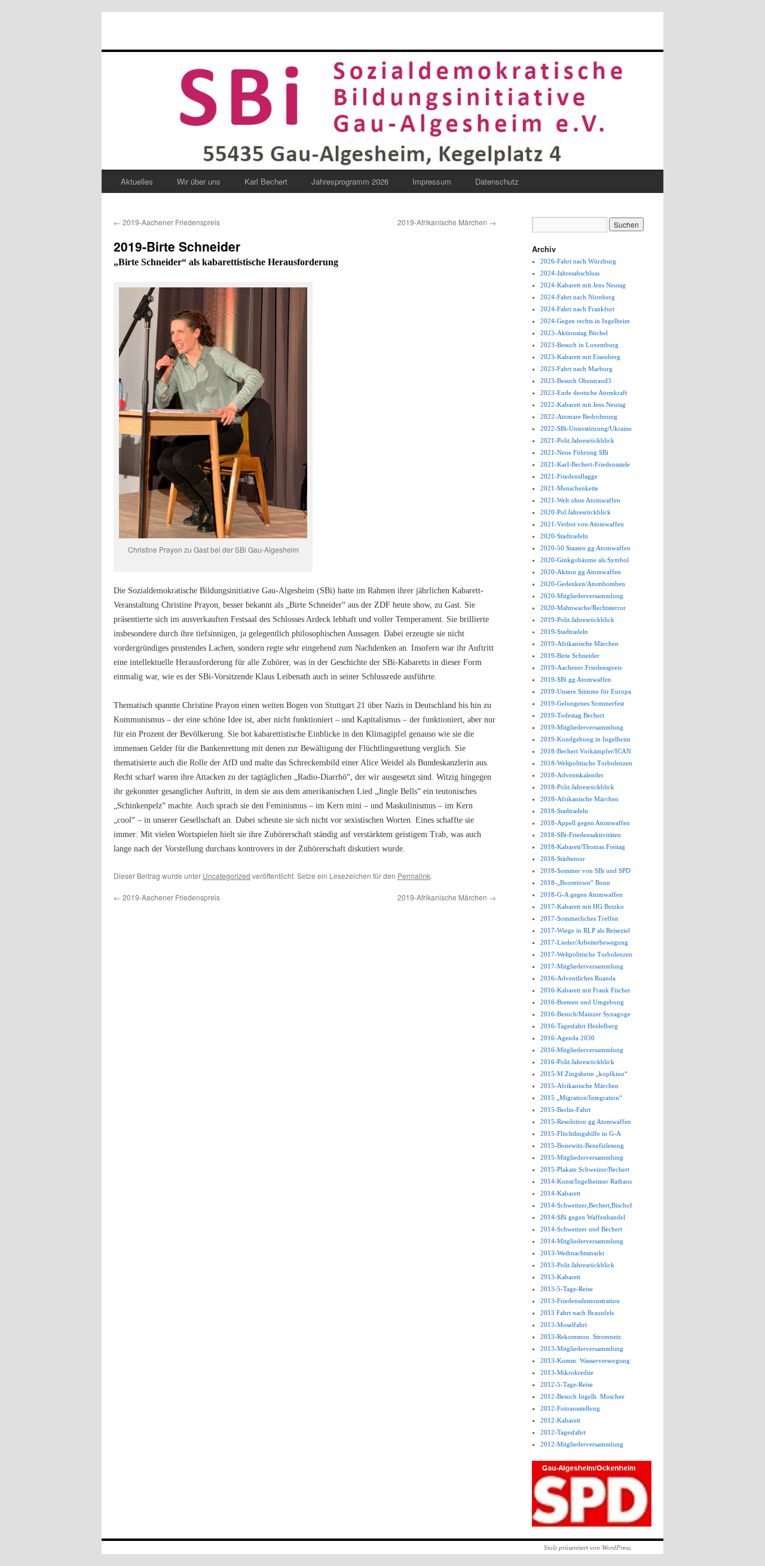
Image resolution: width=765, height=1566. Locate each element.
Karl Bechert (265, 181)
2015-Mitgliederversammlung (581, 1157)
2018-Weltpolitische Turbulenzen (586, 763)
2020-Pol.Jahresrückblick (575, 512)
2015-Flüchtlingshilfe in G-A (580, 1133)
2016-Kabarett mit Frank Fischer (585, 990)
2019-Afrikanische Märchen (446, 222)
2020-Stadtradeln (564, 536)
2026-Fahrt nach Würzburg (578, 261)
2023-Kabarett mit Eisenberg (580, 356)
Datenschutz (497, 181)
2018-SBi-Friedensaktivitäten (580, 834)
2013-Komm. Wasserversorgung (585, 1360)
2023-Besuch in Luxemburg (579, 344)
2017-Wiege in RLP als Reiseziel (585, 930)
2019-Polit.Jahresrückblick (577, 619)
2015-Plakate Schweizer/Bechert (584, 1169)
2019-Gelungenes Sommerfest (582, 703)
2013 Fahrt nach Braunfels (577, 1312)
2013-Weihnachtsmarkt (572, 1253)
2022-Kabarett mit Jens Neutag (583, 404)
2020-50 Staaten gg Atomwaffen (585, 547)
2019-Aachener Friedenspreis (167, 222)
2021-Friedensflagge (569, 476)
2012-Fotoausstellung (570, 1408)
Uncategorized (226, 876)
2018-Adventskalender (572, 775)
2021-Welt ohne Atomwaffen (580, 500)
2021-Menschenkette (569, 488)
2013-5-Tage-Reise (566, 1288)
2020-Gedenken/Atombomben (582, 583)
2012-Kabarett (560, 1420)
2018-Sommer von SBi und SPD (585, 870)
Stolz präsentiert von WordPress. (588, 1547)
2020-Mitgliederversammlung (581, 595)
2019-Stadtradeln (564, 631)
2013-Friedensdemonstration (580, 1300)
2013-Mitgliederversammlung (581, 1348)
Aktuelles (137, 181)
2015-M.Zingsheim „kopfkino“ (584, 1073)
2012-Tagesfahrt (563, 1432)
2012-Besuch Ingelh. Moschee (582, 1396)
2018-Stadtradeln (564, 810)
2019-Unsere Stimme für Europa (585, 691)
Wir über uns (199, 181)
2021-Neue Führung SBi (574, 452)
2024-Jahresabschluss (569, 273)
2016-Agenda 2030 (567, 1037)
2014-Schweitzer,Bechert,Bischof (586, 1205)
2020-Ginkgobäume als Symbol (584, 559)
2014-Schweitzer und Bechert (581, 1229)
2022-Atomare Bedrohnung (578, 416)
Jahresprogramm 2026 (349, 181)
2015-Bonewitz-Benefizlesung (582, 1145)
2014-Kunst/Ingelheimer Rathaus (586, 1181)
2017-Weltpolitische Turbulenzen (586, 954)
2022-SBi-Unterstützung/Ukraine (586, 428)
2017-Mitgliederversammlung (581, 966)
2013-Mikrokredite (566, 1372)
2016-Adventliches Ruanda (578, 978)
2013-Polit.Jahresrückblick (577, 1264)
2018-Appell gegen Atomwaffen (585, 822)
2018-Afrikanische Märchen (579, 798)
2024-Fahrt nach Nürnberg (577, 297)
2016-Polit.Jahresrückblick (577, 1061)
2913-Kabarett (560, 1276)
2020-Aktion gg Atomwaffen (580, 571)
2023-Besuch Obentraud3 (575, 380)
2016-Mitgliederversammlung (581, 1049)
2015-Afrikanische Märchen (579, 1085)
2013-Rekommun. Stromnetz (580, 1336)
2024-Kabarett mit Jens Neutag (583, 285)
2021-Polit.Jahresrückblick (577, 440)
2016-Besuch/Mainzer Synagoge (585, 1014)
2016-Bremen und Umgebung (582, 1002)
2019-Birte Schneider (569, 655)
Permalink (413, 876)
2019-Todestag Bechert (572, 715)
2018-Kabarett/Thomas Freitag (582, 846)
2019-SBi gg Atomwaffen (575, 679)
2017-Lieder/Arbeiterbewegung (584, 942)
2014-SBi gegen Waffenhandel (582, 1217)
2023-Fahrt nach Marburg (576, 368)
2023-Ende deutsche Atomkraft (583, 392)
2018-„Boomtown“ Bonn (575, 882)
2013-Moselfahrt (563, 1324)
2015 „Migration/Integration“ (581, 1097)
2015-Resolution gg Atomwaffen (585, 1121)
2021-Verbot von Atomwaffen (582, 524)
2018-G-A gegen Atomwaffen (581, 894)
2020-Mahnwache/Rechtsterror (583, 607)
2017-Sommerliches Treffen (579, 918)
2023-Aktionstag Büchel (574, 332)
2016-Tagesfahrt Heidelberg (579, 1025)
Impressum (431, 181)
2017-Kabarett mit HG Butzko (582, 906)
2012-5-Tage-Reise (566, 1384)
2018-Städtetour (562, 858)
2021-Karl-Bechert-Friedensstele (585, 464)
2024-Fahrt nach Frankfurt (577, 308)
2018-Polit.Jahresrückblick (577, 786)
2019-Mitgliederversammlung (581, 727)
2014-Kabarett (560, 1193)
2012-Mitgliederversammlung (581, 1444)
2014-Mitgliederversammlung (581, 1241)
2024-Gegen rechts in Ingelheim (585, 320)
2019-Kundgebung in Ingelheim (585, 739)
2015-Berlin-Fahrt (565, 1109)
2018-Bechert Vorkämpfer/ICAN (585, 751)
